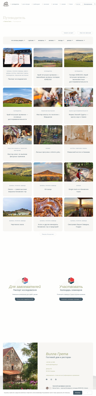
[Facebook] (46, 379)
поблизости (79, 40)
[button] (21, 4)
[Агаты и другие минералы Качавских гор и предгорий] (48, 214)
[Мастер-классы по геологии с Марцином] (48, 105)
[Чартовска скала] (17, 214)
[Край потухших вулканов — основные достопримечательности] (17, 105)
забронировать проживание (71, 375)
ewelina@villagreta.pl (52, 364)
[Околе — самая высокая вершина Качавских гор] (17, 179)
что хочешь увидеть (17, 40)
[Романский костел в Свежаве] (78, 143)
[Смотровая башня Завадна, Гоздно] (78, 214)
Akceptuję (77, 392)
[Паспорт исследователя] (17, 67)
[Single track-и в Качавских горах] (78, 179)
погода (60, 40)
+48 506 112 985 (50, 362)
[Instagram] (51, 379)
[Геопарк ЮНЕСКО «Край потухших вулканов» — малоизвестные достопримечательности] (78, 67)
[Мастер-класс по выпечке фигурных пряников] (17, 143)
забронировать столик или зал (54, 375)
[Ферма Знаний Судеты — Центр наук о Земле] (78, 105)
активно (51, 40)
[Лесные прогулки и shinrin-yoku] (48, 143)
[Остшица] (48, 179)
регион (69, 40)
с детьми (31, 40)
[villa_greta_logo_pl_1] (6, 4)
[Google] (55, 379)
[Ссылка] (3, 21)
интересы (41, 40)
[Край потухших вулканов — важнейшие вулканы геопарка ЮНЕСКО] (48, 67)
